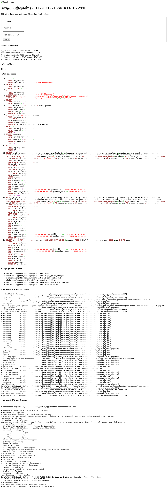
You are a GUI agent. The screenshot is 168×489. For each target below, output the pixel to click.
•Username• (7, 21)
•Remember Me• (9, 35)
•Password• (7, 28)
